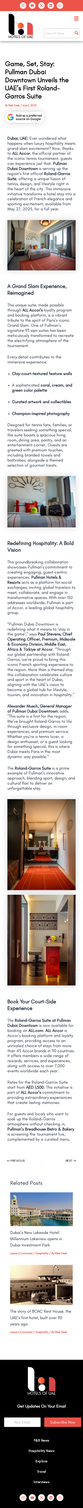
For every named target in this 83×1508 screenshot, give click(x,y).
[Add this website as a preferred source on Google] (24, 117)
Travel (41, 1471)
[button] (76, 19)
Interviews (41, 1482)
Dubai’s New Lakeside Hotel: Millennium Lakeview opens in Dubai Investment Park (36, 1239)
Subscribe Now (62, 1422)
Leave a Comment (21, 1253)
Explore (41, 1461)
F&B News (41, 1440)
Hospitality (42, 1253)
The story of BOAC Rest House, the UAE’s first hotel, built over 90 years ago (40, 1318)
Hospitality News (41, 1451)
